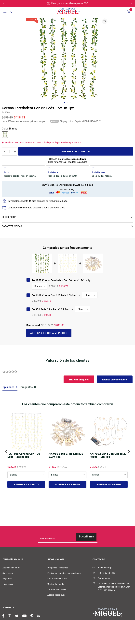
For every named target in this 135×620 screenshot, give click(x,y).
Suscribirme (86, 536)
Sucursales (7, 573)
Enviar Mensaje (105, 567)
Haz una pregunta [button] (79, 379)
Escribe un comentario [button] (114, 379)
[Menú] (5, 11)
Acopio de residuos (56, 594)
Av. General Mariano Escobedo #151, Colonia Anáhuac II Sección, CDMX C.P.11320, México (115, 587)
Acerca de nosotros (11, 567)
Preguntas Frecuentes (57, 567)
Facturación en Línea (57, 578)
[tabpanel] (67, 59)
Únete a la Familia (56, 584)
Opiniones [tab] (8, 387)
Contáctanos (104, 578)
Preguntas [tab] (26, 387)
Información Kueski (56, 589)
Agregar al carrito (75, 151)
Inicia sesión (8, 584)
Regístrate (7, 578)
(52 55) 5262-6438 (106, 572)
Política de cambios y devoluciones (64, 573)
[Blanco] (5, 134)
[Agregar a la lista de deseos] (105, 21)
